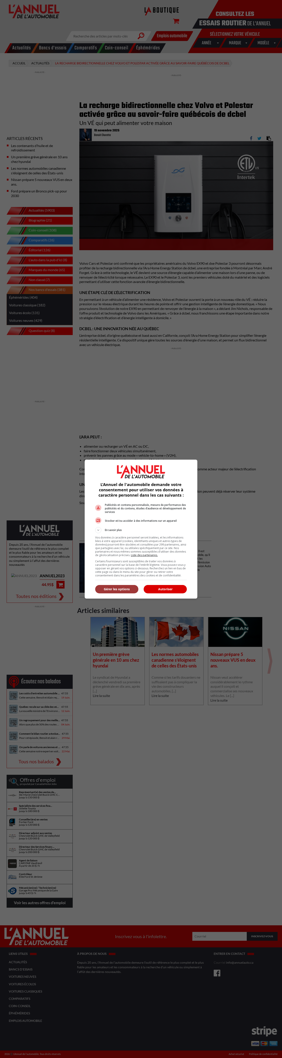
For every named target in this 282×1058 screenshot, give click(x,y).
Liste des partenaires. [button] (144, 555)
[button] (141, 530)
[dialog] (141, 529)
